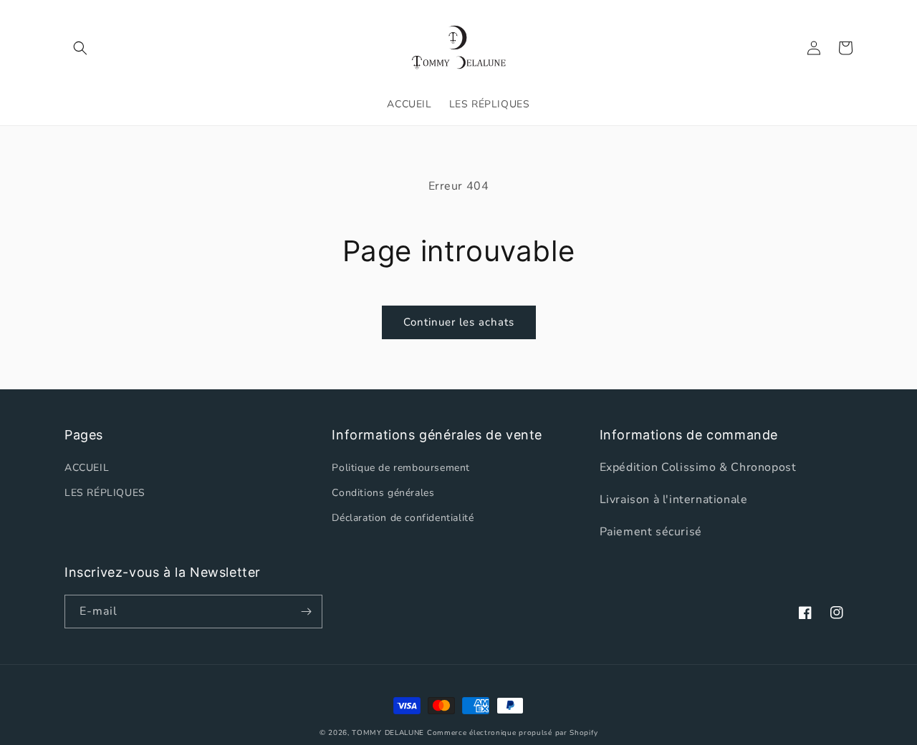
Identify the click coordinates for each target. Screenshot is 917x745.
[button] (80, 48)
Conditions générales (383, 493)
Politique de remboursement (401, 467)
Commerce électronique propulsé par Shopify (512, 733)
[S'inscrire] (306, 611)
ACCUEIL (86, 467)
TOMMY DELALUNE (388, 733)
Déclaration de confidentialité (403, 518)
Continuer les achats (458, 322)
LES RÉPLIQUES (104, 493)
